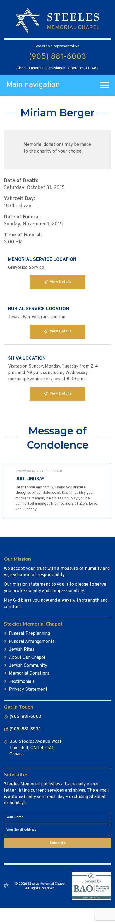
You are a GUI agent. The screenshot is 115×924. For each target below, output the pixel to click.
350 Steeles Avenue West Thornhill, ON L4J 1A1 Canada (35, 748)
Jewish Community (28, 666)
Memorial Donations (29, 673)
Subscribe (58, 843)
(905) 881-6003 (57, 57)
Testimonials (22, 682)
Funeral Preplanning (29, 634)
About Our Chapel (27, 658)
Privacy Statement (28, 689)
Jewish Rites (21, 650)
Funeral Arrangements (31, 642)
